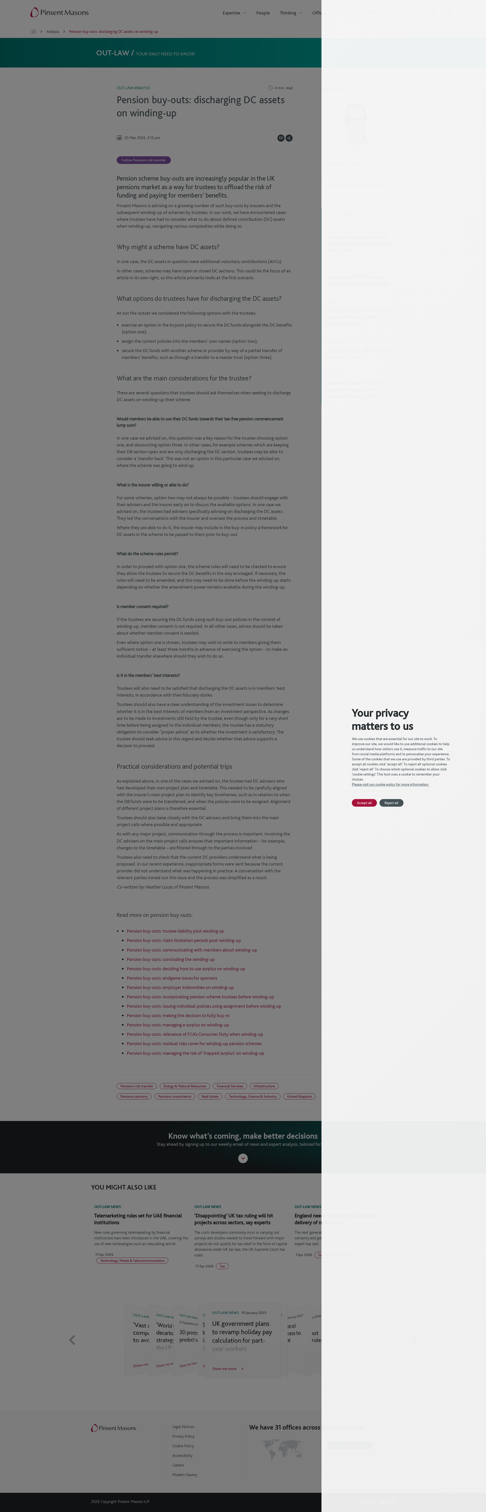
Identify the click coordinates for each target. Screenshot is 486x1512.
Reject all (391, 803)
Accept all (364, 803)
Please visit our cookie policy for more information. (390, 784)
